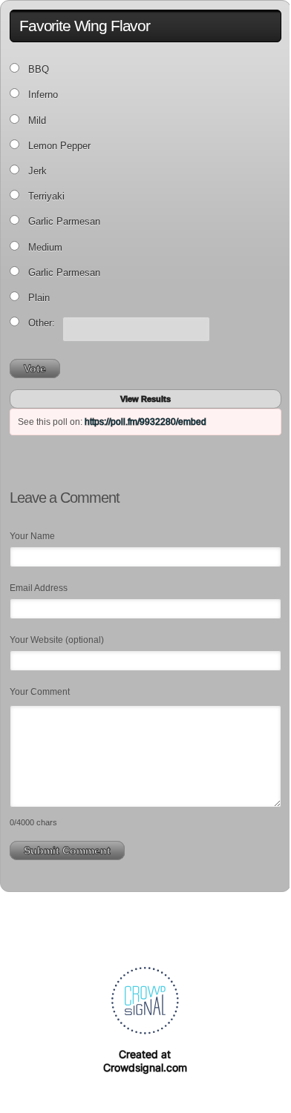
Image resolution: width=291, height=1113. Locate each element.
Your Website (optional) (57, 640)
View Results (145, 398)
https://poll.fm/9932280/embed (145, 422)
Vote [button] (35, 368)
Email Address (39, 588)
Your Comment (40, 692)
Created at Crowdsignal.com (145, 1061)
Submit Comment (67, 850)
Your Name (32, 536)
